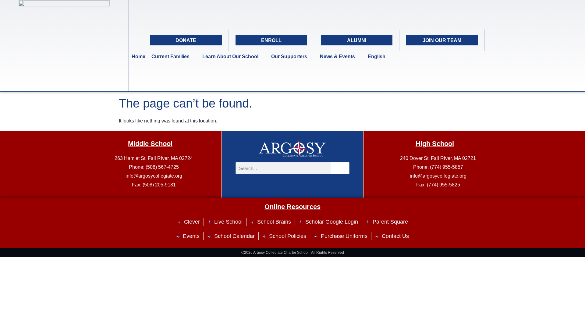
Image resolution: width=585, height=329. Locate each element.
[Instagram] (512, 40)
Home (138, 56)
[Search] (542, 40)
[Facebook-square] (527, 40)
